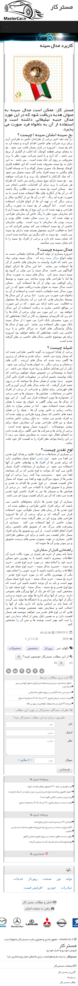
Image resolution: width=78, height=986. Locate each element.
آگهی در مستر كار (67, 972)
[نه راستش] (61, 663)
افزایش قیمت (33, 887)
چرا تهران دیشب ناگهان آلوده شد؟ (56, 797)
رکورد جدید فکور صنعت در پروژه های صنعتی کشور (47, 836)
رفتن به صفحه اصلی (38, 908)
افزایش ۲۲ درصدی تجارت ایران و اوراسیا (53, 821)
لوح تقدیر (42, 458)
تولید (69, 878)
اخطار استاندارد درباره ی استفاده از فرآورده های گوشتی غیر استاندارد (43, 685)
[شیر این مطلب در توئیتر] (28, 670)
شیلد (60, 380)
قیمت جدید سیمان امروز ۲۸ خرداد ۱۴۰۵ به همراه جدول (44, 698)
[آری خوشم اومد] (18, 657)
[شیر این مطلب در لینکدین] (15, 670)
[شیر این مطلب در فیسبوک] (35, 670)
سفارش (16, 616)
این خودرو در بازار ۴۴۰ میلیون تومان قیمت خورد (49, 786)
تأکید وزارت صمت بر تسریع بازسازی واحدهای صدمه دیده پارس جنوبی (41, 829)
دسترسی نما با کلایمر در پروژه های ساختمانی (49, 692)
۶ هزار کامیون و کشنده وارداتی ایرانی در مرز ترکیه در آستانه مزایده (40, 791)
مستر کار (62, 6)
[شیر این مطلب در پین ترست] (22, 670)
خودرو (51, 887)
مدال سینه (52, 257)
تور (59, 878)
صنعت (47, 878)
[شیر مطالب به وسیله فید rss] (8, 670)
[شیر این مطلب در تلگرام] (42, 670)
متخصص (32, 648)
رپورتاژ (49, 648)
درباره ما (71, 977)
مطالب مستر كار (68, 982)
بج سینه (44, 217)
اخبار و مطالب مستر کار (38, 902)
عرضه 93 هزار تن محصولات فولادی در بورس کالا (49, 703)
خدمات (18, 878)
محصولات (15, 648)
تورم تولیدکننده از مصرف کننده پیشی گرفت (50, 841)
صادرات (66, 887)
